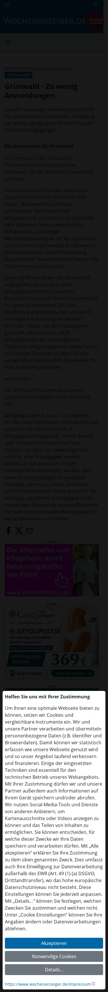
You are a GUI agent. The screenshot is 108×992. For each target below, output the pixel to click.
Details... (54, 969)
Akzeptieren (54, 943)
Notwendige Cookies (54, 956)
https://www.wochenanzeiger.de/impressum (48, 984)
